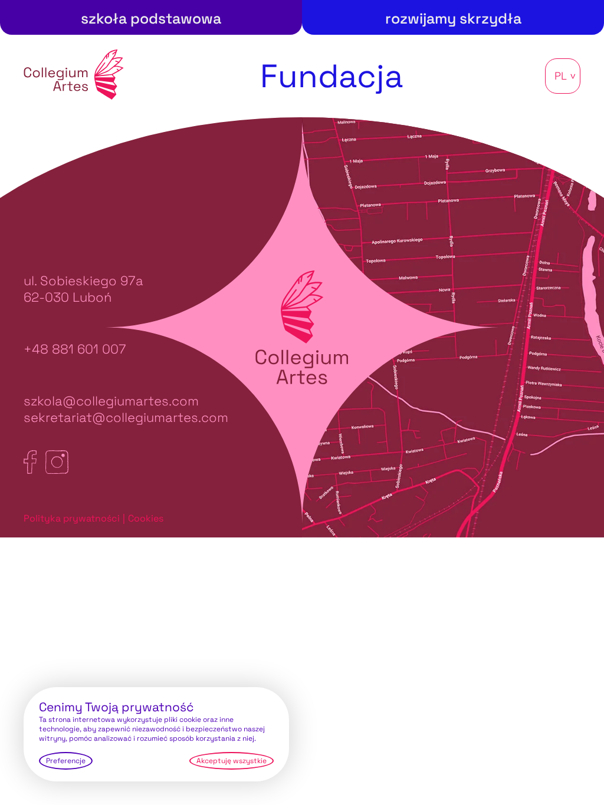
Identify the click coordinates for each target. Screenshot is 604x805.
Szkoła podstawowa (151, 18)
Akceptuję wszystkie (231, 761)
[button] (562, 76)
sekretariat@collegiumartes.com (126, 417)
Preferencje (66, 761)
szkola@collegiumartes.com (111, 400)
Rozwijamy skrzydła (453, 18)
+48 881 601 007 (75, 349)
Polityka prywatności (72, 518)
